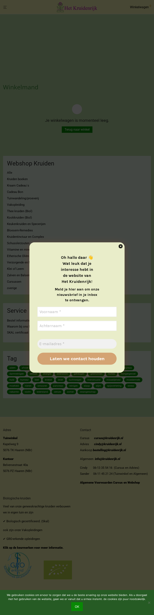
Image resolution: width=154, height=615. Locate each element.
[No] (149, 603)
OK (77, 607)
